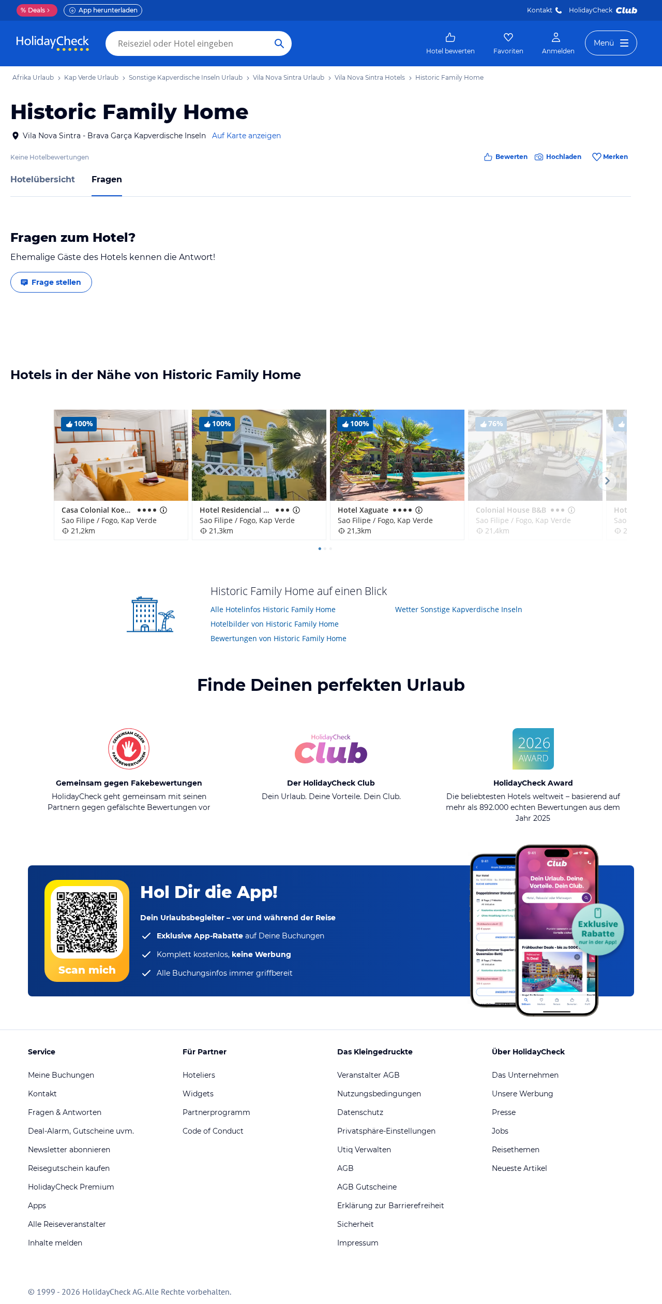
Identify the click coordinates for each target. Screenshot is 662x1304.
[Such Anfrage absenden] (279, 43)
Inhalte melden (55, 1243)
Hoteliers (199, 1075)
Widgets (198, 1093)
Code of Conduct (213, 1131)
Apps (37, 1205)
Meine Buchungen (61, 1075)
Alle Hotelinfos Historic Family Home (273, 609)
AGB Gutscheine (367, 1187)
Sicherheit (355, 1224)
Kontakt (539, 10)
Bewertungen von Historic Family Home (278, 638)
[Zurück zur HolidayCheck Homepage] (53, 43)
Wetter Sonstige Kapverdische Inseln (458, 609)
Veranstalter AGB (368, 1075)
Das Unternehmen (525, 1075)
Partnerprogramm (216, 1112)
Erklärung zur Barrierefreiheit (390, 1205)
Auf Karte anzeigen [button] (246, 135)
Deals (33, 10)
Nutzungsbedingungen (379, 1093)
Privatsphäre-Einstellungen (386, 1131)
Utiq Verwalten (364, 1149)
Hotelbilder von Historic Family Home (274, 624)
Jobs (500, 1131)
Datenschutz (360, 1112)
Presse (504, 1112)
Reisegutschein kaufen (69, 1168)
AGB (345, 1168)
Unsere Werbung (522, 1093)
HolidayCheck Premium (71, 1187)
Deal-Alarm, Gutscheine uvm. (81, 1131)
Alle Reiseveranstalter (67, 1224)
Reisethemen (515, 1149)
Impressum (358, 1243)
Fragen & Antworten (64, 1112)
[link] (450, 43)
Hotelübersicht (42, 179)
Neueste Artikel (519, 1168)
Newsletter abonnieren (69, 1149)
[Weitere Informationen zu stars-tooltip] (162, 510)
